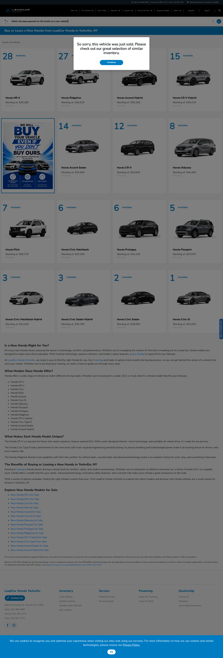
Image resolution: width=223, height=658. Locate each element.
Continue (111, 62)
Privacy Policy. (131, 645)
